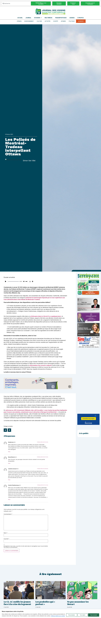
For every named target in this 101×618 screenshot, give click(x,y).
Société (55, 21)
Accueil (20, 17)
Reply (9, 451)
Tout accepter (93, 615)
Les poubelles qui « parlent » (45, 603)
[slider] (13, 281)
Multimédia (48, 17)
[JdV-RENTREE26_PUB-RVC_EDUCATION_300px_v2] (88, 294)
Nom (5, 532)
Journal (28, 17)
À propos (80, 17)
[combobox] (16, 3)
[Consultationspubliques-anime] (88, 424)
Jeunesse (81, 21)
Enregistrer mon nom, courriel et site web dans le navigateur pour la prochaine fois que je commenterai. (26, 546)
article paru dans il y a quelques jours (45, 316)
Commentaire (8, 514)
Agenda (72, 17)
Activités (47, 21)
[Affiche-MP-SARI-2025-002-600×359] (88, 310)
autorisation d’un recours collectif (40, 365)
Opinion (19, 21)
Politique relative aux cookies (58, 615)
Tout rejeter (82, 615)
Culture (39, 21)
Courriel (6, 538)
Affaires (63, 21)
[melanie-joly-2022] (88, 336)
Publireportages (61, 17)
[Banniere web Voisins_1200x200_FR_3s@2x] (38, 388)
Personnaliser (71, 615)
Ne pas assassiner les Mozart (78, 603)
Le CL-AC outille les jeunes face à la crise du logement (17, 603)
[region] (50, 613)
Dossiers (37, 17)
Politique (72, 21)
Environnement (29, 21)
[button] (5, 430)
